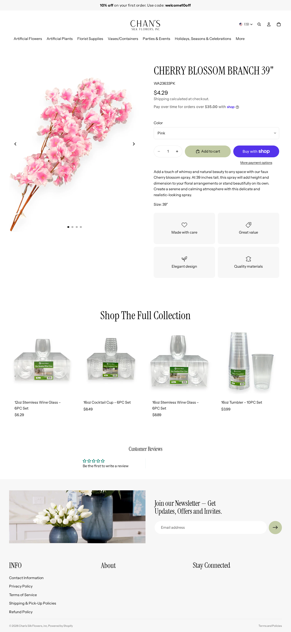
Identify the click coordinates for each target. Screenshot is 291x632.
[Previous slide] (14, 145)
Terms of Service (23, 594)
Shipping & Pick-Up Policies (32, 603)
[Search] (259, 24)
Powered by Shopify (60, 625)
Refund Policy (21, 612)
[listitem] (240, 39)
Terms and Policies (270, 625)
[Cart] (279, 24)
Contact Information (26, 577)
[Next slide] (277, 47)
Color (158, 123)
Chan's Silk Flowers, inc (33, 625)
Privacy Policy (21, 586)
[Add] (68, 387)
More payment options (256, 162)
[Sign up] (275, 527)
